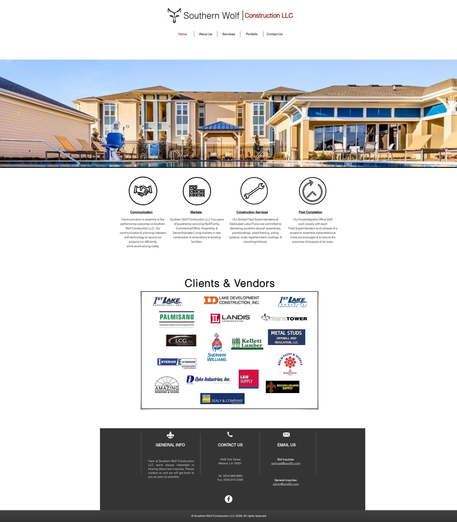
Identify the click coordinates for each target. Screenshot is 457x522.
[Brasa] (228, 159)
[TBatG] (234, 159)
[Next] (438, 113)
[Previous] (19, 113)
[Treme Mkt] (231, 159)
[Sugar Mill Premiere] (222, 159)
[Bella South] (225, 159)
